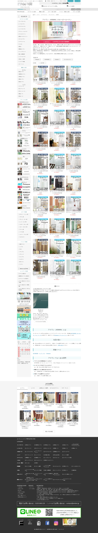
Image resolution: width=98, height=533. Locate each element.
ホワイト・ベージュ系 (23, 214)
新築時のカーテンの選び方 (24, 276)
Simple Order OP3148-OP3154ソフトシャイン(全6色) (25, 405)
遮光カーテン (21, 71)
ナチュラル (21, 251)
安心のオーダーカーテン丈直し (50, 6)
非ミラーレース (22, 88)
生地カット (65, 470)
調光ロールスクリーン (23, 36)
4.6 (25, 9)
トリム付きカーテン (77, 466)
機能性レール (28, 457)
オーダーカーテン (44, 14)
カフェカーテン (22, 38)
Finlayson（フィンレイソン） (60, 335)
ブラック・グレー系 (23, 219)
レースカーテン (22, 23)
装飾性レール (38, 457)
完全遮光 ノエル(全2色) (49, 404)
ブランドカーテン (52, 14)
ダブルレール (78, 9)
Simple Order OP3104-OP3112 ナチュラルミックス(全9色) (61, 424)
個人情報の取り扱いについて (39, 529)
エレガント (21, 259)
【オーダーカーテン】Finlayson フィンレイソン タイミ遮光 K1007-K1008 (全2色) (40, 171)
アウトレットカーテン (23, 31)
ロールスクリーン (22, 33)
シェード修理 (66, 454)
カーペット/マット (57, 470)
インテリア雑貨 (22, 61)
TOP (34, 14)
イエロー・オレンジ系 (23, 224)
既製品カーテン (22, 49)
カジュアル (21, 256)
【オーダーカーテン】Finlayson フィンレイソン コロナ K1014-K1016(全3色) (73, 127)
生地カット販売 (22, 59)
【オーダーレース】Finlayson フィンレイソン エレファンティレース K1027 (57, 277)
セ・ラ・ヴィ (39, 335)
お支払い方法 (20, 488)
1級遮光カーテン (22, 74)
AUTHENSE (47, 59)
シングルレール (48, 457)
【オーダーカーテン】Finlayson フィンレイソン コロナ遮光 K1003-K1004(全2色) (57, 83)
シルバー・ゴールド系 (23, 234)
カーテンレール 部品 (67, 457)
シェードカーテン (22, 28)
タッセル (20, 44)
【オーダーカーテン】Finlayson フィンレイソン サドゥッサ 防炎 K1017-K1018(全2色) (40, 105)
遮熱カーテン (21, 79)
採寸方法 (19, 490)
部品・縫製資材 (22, 54)
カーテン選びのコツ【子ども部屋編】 (24, 289)
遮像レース (56, 448)
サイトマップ (61, 529)
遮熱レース (21, 93)
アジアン (21, 264)
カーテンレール (22, 41)
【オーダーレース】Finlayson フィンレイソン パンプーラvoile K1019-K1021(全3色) (40, 213)
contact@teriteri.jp (72, 503)
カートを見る (32, 488)
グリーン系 (21, 229)
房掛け (20, 46)
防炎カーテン (21, 81)
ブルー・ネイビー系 (23, 226)
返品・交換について (22, 495)
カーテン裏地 (28, 466)
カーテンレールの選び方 (23, 278)
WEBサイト (73, 526)
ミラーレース (21, 86)
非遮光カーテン (22, 76)
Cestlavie (57, 59)
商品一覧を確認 (49, 431)
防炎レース (21, 96)
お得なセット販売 (43, 388)
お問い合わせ (60, 345)
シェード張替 (73, 9)
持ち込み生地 (56, 454)
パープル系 (21, 231)
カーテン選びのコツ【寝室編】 (24, 285)
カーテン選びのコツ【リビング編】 (24, 282)
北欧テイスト (22, 244)
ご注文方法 (20, 487)
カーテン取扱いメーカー (68, 474)
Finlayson (37, 59)
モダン (20, 249)
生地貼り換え (47, 454)
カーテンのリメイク (58, 479)
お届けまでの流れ (21, 492)
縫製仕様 (74, 470)
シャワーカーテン (22, 56)
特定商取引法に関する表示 (52, 529)
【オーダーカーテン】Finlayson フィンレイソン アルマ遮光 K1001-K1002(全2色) (73, 149)
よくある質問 (20, 493)
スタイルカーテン (57, 466)
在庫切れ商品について (22, 497)
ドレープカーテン (22, 21)
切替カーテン (66, 466)
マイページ (31, 487)
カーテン (38, 14)
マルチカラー (22, 236)
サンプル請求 (71, 6)
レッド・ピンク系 (22, 221)
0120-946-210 (40, 503)
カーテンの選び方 (22, 273)
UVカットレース (22, 91)
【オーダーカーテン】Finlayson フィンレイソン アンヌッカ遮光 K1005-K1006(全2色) (73, 105)
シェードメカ (38, 454)
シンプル (21, 246)
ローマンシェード (29, 454)
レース (33, 388)
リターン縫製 (38, 466)
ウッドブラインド (22, 51)
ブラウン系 (21, 216)
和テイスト (21, 261)
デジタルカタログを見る (41, 321)
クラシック (21, 254)
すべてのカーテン (67, 59)
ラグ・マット (21, 64)
